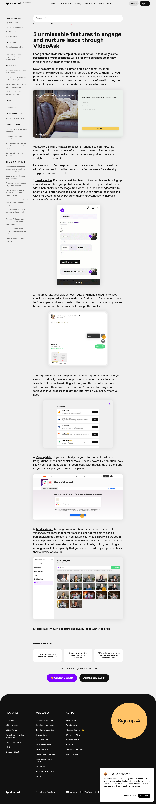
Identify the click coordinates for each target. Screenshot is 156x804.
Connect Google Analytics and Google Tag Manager (16, 78)
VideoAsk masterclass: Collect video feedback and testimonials (16, 231)
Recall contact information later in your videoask (16, 85)
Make (48, 457)
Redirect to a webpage (14, 27)
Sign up (144, 3)
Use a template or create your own (15, 239)
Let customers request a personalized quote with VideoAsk (15, 212)
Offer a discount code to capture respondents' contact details (15, 192)
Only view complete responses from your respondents (14, 56)
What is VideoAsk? (13, 32)
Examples (89, 3)
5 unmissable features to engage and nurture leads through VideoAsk (15, 169)
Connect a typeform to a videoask (15, 154)
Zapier (40, 457)
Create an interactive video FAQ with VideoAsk (16, 184)
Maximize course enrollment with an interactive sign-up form (17, 202)
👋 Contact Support (62, 677)
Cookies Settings (129, 795)
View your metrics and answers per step (14, 92)
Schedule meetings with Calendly (15, 137)
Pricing (78, 3)
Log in (134, 3)
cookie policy (140, 786)
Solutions (65, 3)
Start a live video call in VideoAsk (14, 48)
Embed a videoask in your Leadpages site (15, 106)
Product (53, 3)
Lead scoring (43, 180)
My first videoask (12, 23)
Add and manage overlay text (17, 118)
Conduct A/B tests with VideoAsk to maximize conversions (15, 221)
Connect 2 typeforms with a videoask (16, 130)
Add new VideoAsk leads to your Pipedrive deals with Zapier (16, 145)
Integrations (44, 375)
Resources (104, 3)
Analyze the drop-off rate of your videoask (16, 71)
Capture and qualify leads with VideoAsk (15, 177)
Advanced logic (11, 36)
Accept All (144, 795)
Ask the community (94, 677)
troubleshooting (66, 24)
